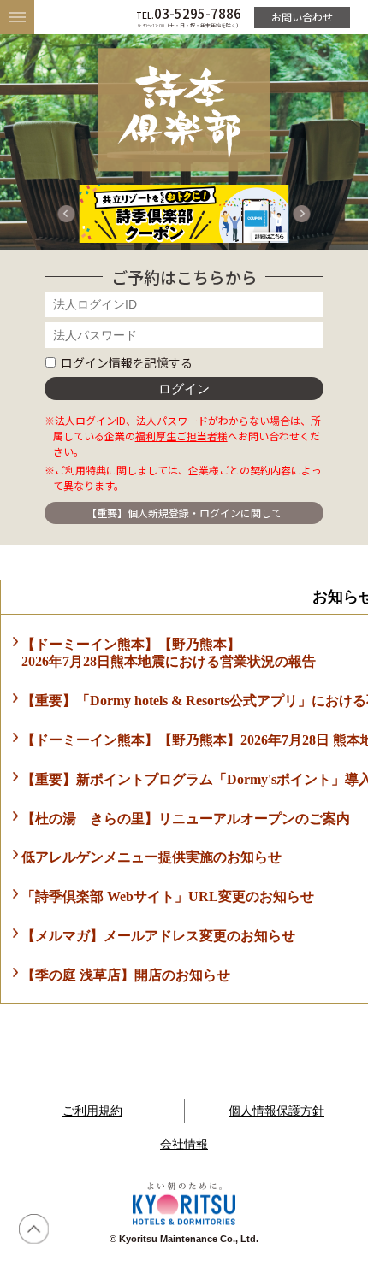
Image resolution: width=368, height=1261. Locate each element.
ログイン (184, 388)
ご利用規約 (92, 1110)
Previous (65, 213)
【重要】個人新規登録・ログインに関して (184, 512)
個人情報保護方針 (276, 1110)
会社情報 (184, 1144)
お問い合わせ (302, 16)
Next (302, 213)
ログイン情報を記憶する (127, 362)
